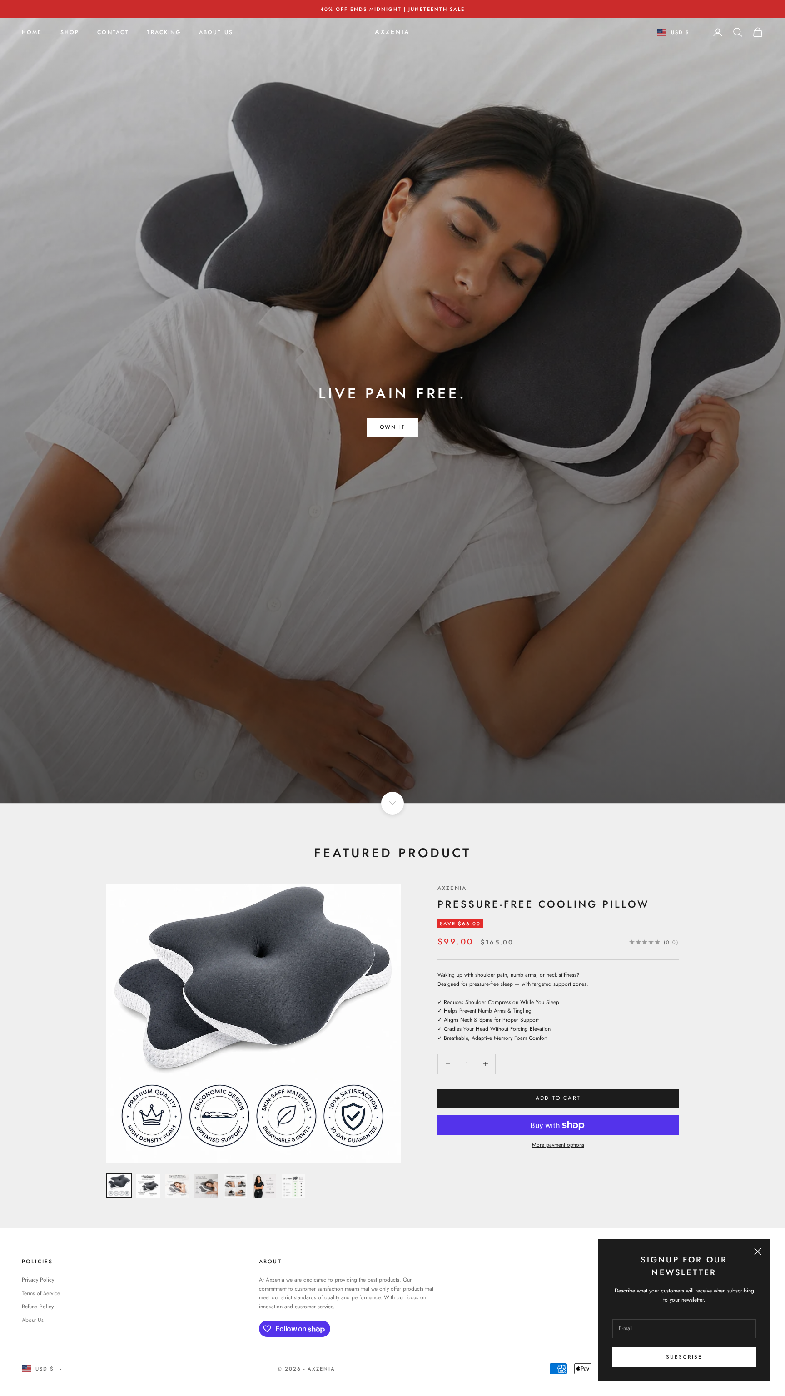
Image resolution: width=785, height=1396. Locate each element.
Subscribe (684, 1357)
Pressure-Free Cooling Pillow (543, 904)
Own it (392, 427)
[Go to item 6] (264, 1186)
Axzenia (452, 888)
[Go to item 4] (206, 1186)
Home (32, 32)
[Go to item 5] (235, 1186)
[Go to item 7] (293, 1186)
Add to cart (558, 1098)
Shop (69, 32)
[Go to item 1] (119, 1185)
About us (216, 32)
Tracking (163, 32)
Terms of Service (41, 1293)
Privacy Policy (38, 1280)
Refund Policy (38, 1306)
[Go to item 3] (177, 1186)
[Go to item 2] (148, 1186)
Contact (113, 32)
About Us (33, 1320)
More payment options (558, 1145)
